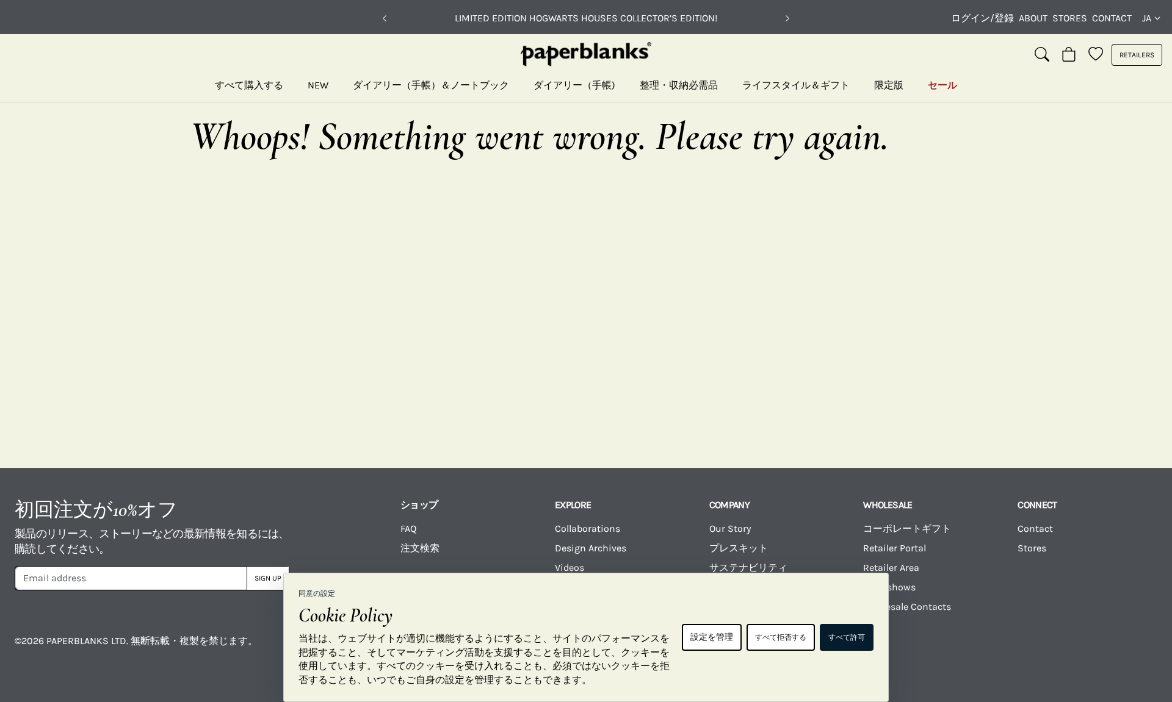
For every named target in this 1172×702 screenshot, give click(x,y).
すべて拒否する (780, 637)
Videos (569, 567)
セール (942, 85)
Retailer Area (891, 567)
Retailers (1137, 55)
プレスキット (738, 548)
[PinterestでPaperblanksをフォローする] (1130, 649)
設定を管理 (711, 637)
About (1033, 18)
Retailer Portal (894, 548)
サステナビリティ (748, 567)
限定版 (888, 85)
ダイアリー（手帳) (574, 85)
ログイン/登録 (982, 18)
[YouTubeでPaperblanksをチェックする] (940, 649)
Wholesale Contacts (907, 606)
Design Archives (590, 548)
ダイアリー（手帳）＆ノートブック (431, 85)
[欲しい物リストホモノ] (1095, 54)
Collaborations (587, 528)
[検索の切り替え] (1042, 54)
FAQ (408, 528)
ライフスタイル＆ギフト (796, 85)
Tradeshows (889, 587)
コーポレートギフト (907, 528)
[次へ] (787, 18)
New (318, 85)
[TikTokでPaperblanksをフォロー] (1003, 649)
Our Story (730, 528)
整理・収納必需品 (679, 85)
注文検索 (420, 548)
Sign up (268, 578)
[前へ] (384, 18)
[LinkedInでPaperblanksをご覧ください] (1067, 649)
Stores (1069, 18)
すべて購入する (249, 85)
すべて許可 (846, 637)
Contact (1112, 18)
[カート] (1068, 54)
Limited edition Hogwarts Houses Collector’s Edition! (586, 18)
